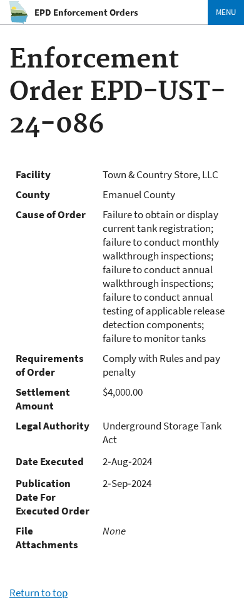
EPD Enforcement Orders (86, 12)
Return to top (38, 592)
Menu (226, 12)
